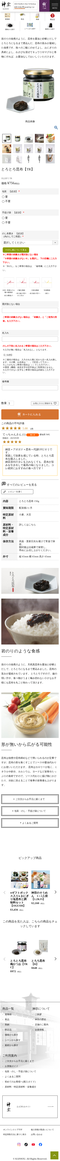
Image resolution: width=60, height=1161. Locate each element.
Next (55, 892)
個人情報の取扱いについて (42, 1130)
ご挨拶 (38, 1014)
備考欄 (5, 381)
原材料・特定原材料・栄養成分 (20, 1087)
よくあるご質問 (12, 1076)
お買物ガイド (11, 1066)
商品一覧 (8, 1008)
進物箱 (8, 1014)
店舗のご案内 (41, 1024)
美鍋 (7, 1024)
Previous (4, 892)
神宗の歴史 (40, 1019)
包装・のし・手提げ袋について (20, 1071)
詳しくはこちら (27, 524)
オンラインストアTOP (12, 1130)
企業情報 (39, 1030)
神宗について (41, 1008)
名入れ (5, 333)
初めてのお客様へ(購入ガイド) (20, 1082)
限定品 (8, 1030)
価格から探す (11, 1035)
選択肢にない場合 (11, 304)
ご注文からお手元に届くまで (19, 1061)
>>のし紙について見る (16, 250)
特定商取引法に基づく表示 (14, 1134)
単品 (7, 1019)
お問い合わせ (36, 1134)
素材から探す (11, 1045)
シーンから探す (12, 1040)
